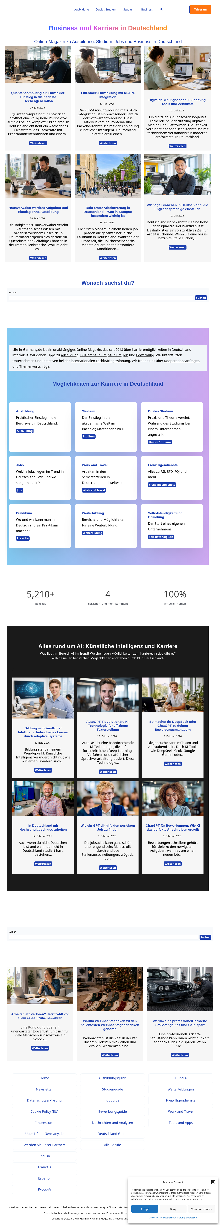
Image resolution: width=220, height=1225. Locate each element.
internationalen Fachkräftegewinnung (100, 360)
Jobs (20, 490)
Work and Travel (94, 490)
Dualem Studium (93, 355)
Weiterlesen (38, 143)
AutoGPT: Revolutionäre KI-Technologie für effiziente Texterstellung (108, 725)
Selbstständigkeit (161, 537)
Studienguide (112, 1089)
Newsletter (44, 1089)
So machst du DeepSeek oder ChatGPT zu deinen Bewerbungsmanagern (172, 725)
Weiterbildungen (181, 1089)
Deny (173, 1209)
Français (44, 1167)
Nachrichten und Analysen (112, 1122)
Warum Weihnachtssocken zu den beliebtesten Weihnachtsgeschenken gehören (110, 1025)
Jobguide (112, 1100)
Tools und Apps (181, 1122)
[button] (213, 1182)
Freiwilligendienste (162, 485)
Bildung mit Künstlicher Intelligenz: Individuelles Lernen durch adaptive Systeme (43, 732)
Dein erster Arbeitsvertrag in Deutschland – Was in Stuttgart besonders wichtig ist (108, 212)
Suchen (12, 292)
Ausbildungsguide (112, 1078)
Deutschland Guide (112, 1133)
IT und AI (181, 1078)
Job (125, 355)
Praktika (23, 538)
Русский (44, 1189)
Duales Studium (106, 9)
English (44, 1156)
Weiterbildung (92, 533)
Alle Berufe (112, 1145)
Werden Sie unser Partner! (44, 1145)
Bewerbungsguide (112, 1111)
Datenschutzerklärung (174, 1217)
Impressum (191, 1217)
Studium (128, 9)
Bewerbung (145, 355)
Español (44, 1178)
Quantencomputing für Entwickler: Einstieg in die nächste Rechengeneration (38, 97)
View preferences (201, 1209)
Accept (145, 1209)
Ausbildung (81, 9)
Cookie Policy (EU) (44, 1111)
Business (147, 9)
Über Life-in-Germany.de (44, 1133)
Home (44, 1078)
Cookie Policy (155, 1217)
